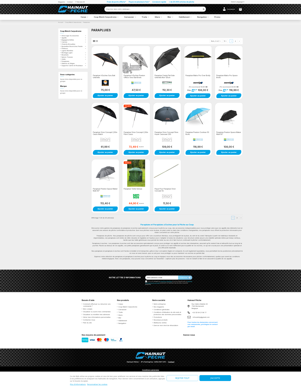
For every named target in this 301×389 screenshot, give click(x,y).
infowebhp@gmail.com (201, 317)
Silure (120, 315)
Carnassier (122, 309)
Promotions (158, 317)
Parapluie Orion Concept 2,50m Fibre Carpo (136, 133)
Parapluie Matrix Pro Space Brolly (227, 76)
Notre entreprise (160, 304)
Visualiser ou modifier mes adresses (96, 314)
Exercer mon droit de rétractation (166, 325)
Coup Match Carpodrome (70, 31)
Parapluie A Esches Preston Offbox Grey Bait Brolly (134, 76)
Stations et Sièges (68, 63)
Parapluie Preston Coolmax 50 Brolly (197, 133)
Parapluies (65, 61)
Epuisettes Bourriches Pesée (72, 46)
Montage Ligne (66, 53)
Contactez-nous (89, 320)
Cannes (64, 42)
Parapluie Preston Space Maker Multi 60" (105, 190)
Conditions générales (161, 309)
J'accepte (215, 378)
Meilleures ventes (160, 323)
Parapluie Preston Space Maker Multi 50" (228, 133)
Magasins (61, 2)
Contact (70, 2)
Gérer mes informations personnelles (97, 317)
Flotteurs (64, 48)
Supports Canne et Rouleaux (72, 65)
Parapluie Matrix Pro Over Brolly (198, 75)
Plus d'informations (78, 384)
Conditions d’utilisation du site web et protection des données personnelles (167, 313)
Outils (63, 59)
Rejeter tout (182, 378)
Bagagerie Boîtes (67, 40)
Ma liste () (81, 2)
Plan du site (87, 323)
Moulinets (65, 55)
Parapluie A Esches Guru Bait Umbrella (104, 76)
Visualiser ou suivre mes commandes (97, 312)
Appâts (64, 38)
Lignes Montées (67, 51)
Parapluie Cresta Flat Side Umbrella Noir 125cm (165, 76)
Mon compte (87, 309)
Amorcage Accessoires (70, 36)
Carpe (120, 304)
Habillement (122, 321)
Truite (120, 312)
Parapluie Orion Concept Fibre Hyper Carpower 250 (166, 133)
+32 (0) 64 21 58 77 (199, 312)
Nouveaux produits (161, 320)
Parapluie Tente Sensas (133, 189)
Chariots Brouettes (68, 44)
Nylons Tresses (67, 57)
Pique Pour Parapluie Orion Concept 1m (165, 190)
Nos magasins (159, 307)
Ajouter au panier (105, 95)
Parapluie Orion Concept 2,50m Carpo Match (105, 133)
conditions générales (166, 281)
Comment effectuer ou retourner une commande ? (97, 305)
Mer (119, 318)
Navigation (122, 323)
